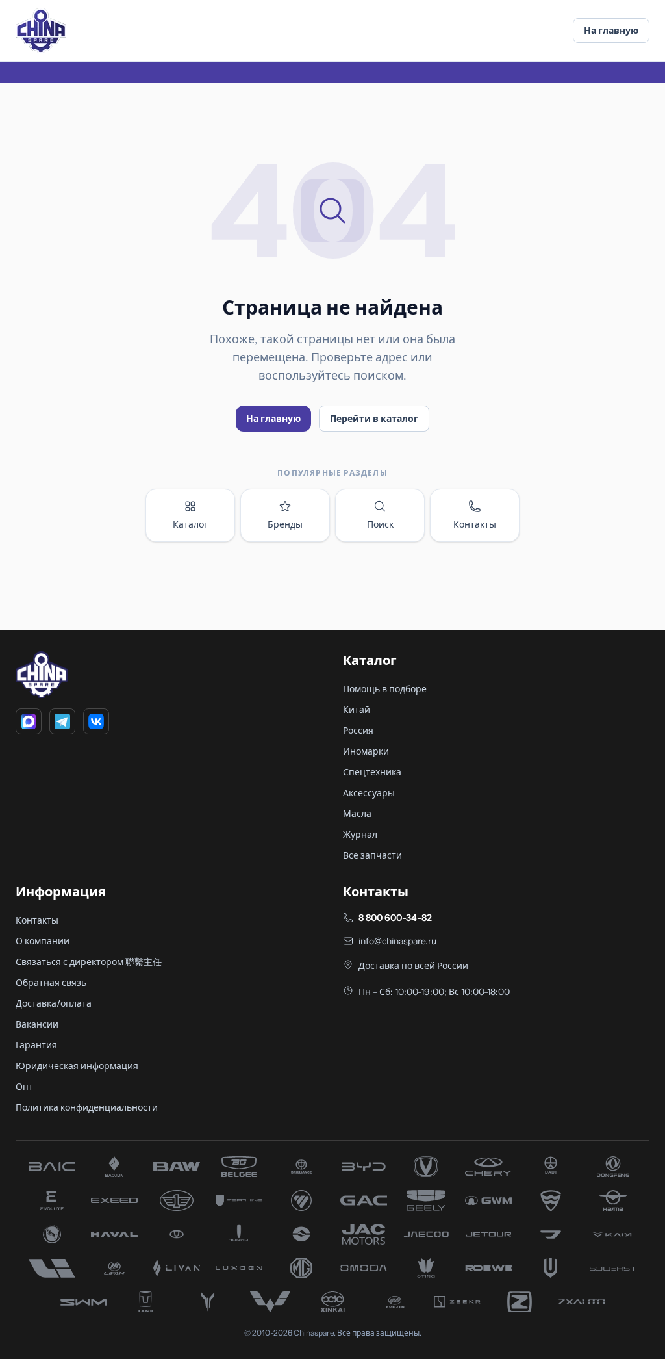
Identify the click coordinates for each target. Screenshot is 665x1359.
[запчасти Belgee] (239, 1167)
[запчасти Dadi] (551, 1167)
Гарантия (36, 1045)
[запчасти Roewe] (488, 1268)
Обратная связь (51, 983)
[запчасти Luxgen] (239, 1268)
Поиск (380, 524)
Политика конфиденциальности (87, 1107)
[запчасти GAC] (364, 1200)
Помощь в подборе (385, 689)
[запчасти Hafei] (551, 1200)
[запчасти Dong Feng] (613, 1167)
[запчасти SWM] (83, 1302)
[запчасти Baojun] (114, 1167)
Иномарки (366, 751)
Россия (358, 730)
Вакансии (37, 1024)
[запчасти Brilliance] (301, 1167)
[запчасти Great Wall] (488, 1200)
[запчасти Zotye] (520, 1302)
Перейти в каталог (374, 418)
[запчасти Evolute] (52, 1200)
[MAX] (29, 721)
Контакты (474, 524)
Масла (357, 814)
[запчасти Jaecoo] (426, 1234)
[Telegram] (62, 721)
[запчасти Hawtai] (177, 1234)
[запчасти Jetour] (488, 1234)
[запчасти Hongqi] (239, 1234)
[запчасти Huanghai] (301, 1234)
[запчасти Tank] (145, 1302)
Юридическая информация (77, 1066)
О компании (42, 941)
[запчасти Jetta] (551, 1234)
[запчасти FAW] (177, 1200)
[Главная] (41, 30)
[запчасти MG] (301, 1268)
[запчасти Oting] (426, 1268)
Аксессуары (369, 793)
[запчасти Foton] (301, 1200)
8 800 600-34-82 (395, 918)
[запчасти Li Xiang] (52, 1268)
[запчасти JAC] (364, 1234)
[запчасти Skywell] (551, 1268)
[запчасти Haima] (613, 1200)
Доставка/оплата (54, 1003)
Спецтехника (372, 772)
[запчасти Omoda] (364, 1268)
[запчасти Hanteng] (52, 1234)
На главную (611, 30)
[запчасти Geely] (426, 1200)
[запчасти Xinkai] (332, 1302)
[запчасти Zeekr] (457, 1302)
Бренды (285, 524)
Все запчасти (372, 855)
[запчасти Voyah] (208, 1302)
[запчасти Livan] (177, 1268)
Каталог (190, 524)
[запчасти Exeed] (114, 1200)
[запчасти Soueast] (613, 1268)
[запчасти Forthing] (239, 1200)
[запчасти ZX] (582, 1302)
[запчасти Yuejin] (395, 1302)
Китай (356, 710)
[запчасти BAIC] (52, 1167)
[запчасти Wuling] (270, 1302)
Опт (24, 1087)
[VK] (96, 721)
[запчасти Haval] (114, 1234)
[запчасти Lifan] (114, 1268)
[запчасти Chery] (488, 1167)
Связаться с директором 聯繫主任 (89, 962)
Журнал (360, 834)
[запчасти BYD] (364, 1167)
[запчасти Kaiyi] (613, 1234)
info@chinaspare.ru (397, 941)
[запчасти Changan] (426, 1167)
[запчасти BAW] (177, 1167)
